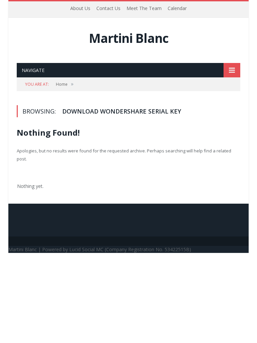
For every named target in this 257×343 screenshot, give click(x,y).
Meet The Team (144, 8)
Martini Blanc (128, 38)
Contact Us (108, 8)
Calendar (177, 8)
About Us (80, 8)
